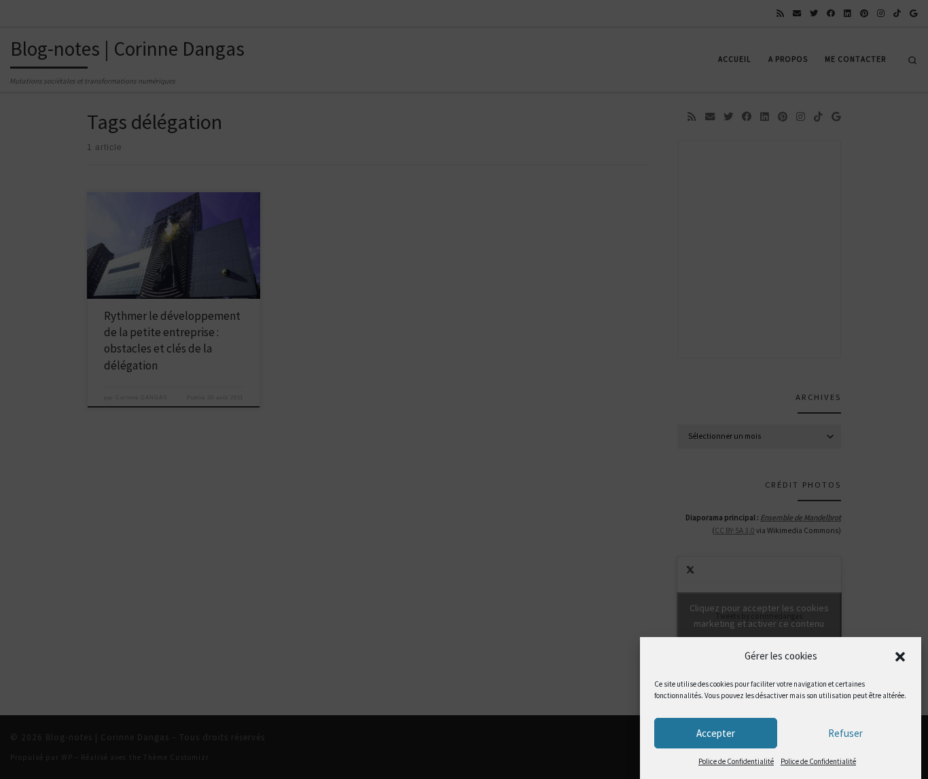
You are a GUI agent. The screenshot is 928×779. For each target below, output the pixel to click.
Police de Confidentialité (736, 761)
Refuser (845, 733)
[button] (900, 657)
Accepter (715, 733)
